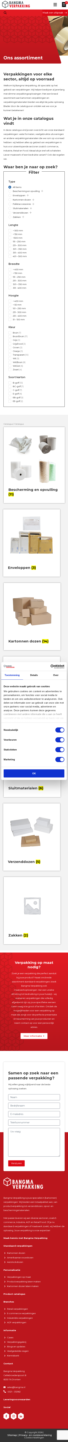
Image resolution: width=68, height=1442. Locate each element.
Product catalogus (14, 1294)
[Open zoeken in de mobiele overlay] (5, 13)
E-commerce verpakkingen (21, 1313)
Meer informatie (33, 1036)
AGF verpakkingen (16, 1322)
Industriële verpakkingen (20, 1318)
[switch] (59, 739)
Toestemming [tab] (12, 675)
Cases (10, 1337)
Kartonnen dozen (16, 1253)
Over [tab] (56, 675)
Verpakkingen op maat (19, 1277)
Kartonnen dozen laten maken (23, 1286)
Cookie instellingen (34, 1437)
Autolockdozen (15, 1262)
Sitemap (12, 1435)
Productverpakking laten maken (24, 1281)
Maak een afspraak (53, 12)
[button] (42, 191)
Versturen (16, 1163)
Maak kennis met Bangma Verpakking (25, 1238)
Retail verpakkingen (17, 1309)
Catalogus (8, 424)
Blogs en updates (16, 1346)
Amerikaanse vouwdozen (20, 1257)
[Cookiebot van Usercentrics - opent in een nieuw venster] (50, 667)
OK (34, 773)
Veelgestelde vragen (18, 1351)
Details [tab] (34, 675)
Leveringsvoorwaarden (16, 1399)
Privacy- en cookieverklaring (35, 1435)
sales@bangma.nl (16, 1387)
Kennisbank (13, 1355)
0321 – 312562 (14, 1391)
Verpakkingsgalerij (16, 1342)
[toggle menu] (55, 5)
